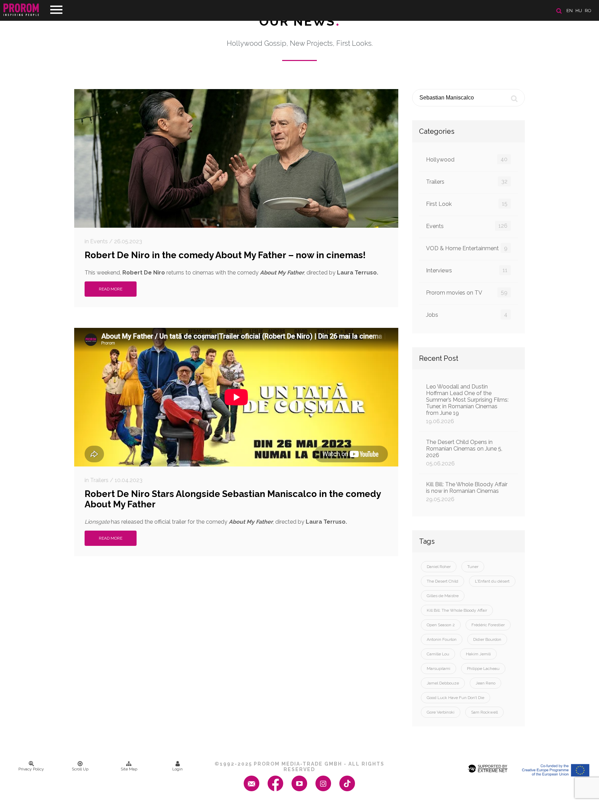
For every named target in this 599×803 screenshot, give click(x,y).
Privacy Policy (31, 769)
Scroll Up (80, 769)
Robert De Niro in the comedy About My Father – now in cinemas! (225, 255)
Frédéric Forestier (488, 624)
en (569, 10)
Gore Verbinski (440, 712)
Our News (299, 21)
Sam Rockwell (484, 712)
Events (466, 225)
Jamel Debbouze (443, 683)
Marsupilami (438, 668)
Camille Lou (438, 654)
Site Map (129, 769)
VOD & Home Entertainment (466, 248)
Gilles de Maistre (443, 595)
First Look (466, 203)
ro (588, 10)
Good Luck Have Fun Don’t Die (455, 697)
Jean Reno (485, 683)
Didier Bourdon (487, 639)
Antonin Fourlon (442, 639)
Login (177, 769)
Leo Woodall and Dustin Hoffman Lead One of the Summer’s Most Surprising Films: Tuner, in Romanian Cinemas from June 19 (467, 404)
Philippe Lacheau (483, 668)
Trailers (466, 181)
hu (578, 10)
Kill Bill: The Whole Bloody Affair (457, 610)
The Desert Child (442, 581)
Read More (110, 289)
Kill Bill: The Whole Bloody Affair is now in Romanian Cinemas (466, 492)
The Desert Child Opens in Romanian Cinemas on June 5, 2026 (464, 453)
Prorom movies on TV (466, 292)
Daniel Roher (439, 566)
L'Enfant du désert (492, 581)
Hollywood (466, 159)
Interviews (466, 270)
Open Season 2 (441, 624)
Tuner (472, 566)
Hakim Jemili (478, 654)
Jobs (466, 314)
